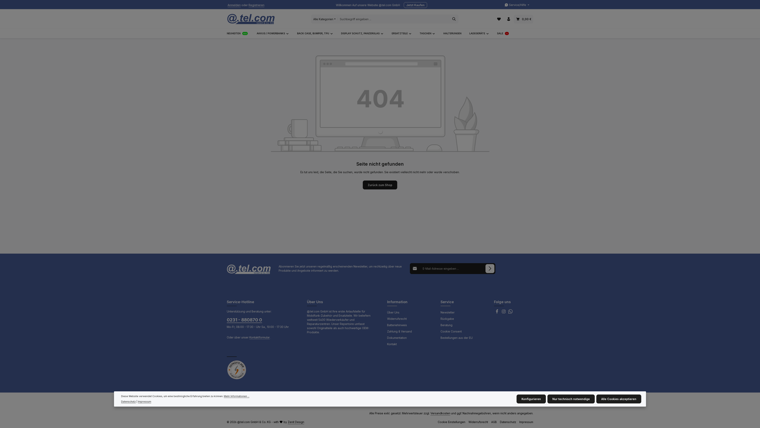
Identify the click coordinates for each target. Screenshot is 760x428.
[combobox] (393, 19)
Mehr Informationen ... (236, 396)
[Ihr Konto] (508, 19)
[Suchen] (454, 19)
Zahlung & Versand (399, 331)
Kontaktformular (259, 337)
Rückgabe (447, 318)
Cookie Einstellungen (451, 422)
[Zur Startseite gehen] (251, 19)
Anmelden (234, 5)
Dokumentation (397, 337)
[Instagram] (504, 312)
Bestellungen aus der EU (457, 337)
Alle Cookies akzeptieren (618, 399)
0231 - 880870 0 (244, 319)
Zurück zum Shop (380, 185)
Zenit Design (296, 422)
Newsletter (448, 312)
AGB (494, 422)
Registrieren (256, 5)
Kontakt (392, 344)
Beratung (446, 325)
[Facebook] (497, 312)
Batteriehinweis (397, 325)
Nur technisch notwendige (571, 399)
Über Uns (393, 312)
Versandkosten (440, 413)
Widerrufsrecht (397, 318)
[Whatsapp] (510, 312)
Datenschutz (508, 422)
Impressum (526, 422)
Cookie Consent (451, 331)
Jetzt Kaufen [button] (415, 5)
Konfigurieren (531, 399)
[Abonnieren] (489, 268)
